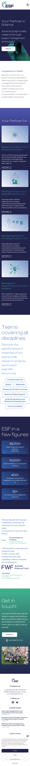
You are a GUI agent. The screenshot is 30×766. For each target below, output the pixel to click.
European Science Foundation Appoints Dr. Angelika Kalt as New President (14, 718)
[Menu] (28, 5)
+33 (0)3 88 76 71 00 (16, 694)
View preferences (15, 759)
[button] (27, 736)
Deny (15, 755)
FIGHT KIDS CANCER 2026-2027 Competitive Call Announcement (12, 712)
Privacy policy (15, 763)
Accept (15, 750)
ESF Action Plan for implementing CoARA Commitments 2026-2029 (13, 724)
